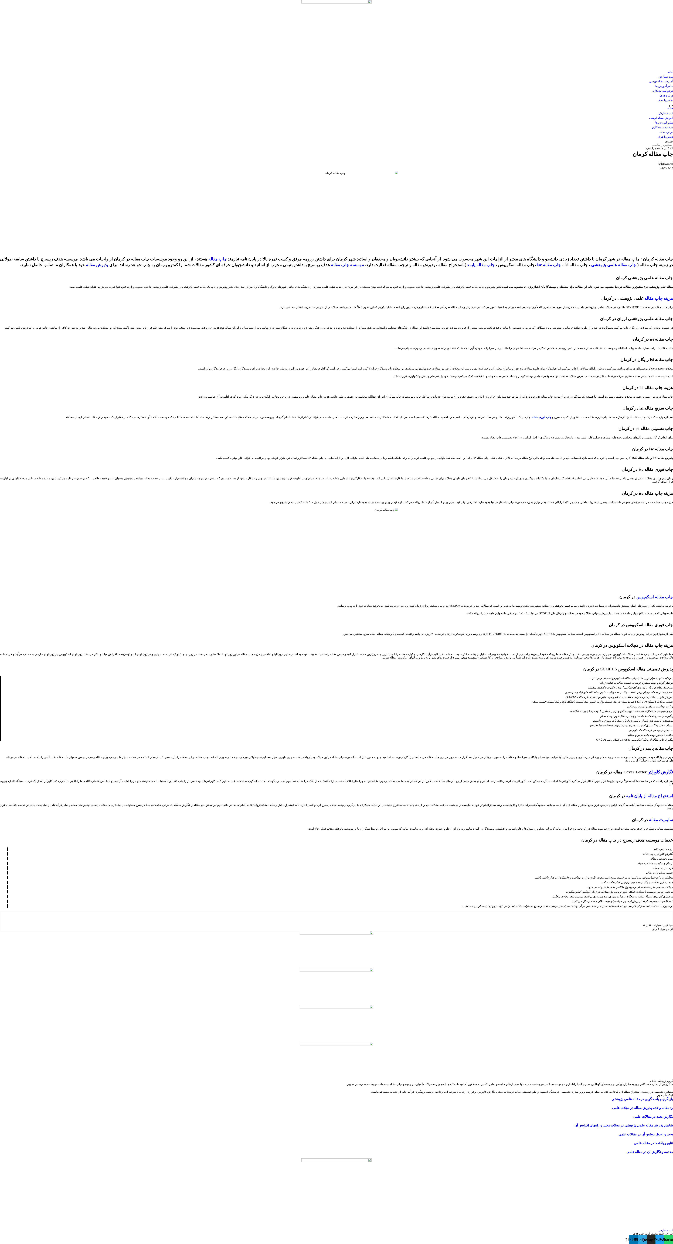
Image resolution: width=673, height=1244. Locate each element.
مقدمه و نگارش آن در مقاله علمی (650, 1152)
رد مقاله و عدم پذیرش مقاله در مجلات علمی (642, 1108)
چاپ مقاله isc (549, 264)
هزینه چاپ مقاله (659, 298)
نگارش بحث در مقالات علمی (653, 1116)
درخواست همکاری (662, 90)
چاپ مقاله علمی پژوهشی (613, 264)
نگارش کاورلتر (660, 772)
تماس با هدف (665, 100)
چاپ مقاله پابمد (481, 264)
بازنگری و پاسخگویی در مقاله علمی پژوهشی (642, 1099)
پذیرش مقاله (97, 264)
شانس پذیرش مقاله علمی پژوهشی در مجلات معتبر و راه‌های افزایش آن (624, 1125)
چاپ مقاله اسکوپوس (654, 597)
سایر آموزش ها (664, 86)
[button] (336, 105)
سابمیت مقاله (661, 819)
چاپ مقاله (218, 259)
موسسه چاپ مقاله (347, 264)
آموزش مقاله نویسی (661, 81)
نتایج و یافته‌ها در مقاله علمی (653, 1143)
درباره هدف (666, 95)
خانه (670, 71)
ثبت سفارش (665, 76)
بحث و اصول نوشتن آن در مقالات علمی (645, 1134)
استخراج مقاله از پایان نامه (649, 796)
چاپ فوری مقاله (541, 416)
